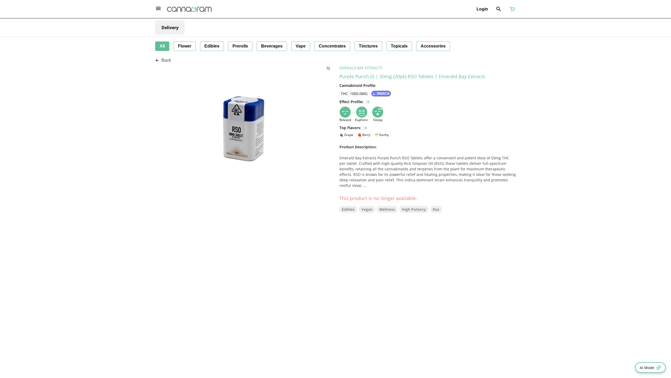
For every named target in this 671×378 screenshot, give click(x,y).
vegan (366, 209)
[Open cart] (511, 9)
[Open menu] (158, 8)
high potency (414, 209)
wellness (387, 209)
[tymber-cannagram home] (189, 9)
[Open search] (498, 9)
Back (166, 60)
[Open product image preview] (328, 68)
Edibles (348, 209)
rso (436, 209)
